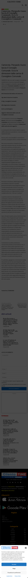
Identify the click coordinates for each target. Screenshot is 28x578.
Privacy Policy (18, 576)
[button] (26, 548)
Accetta (14, 564)
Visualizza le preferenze (14, 572)
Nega (14, 568)
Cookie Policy (9, 576)
